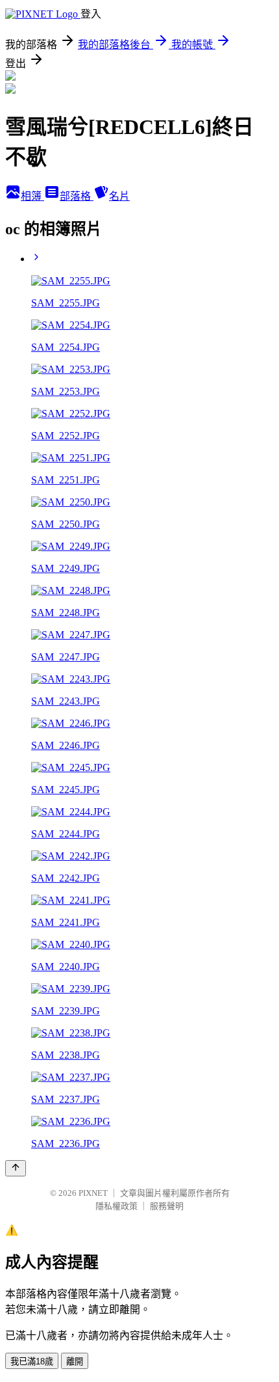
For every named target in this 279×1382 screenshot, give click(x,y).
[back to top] (15, 1168)
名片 (119, 196)
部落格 (76, 196)
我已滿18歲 (31, 1361)
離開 (74, 1361)
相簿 (32, 196)
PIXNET (93, 1193)
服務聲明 (167, 1206)
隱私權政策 (116, 1206)
